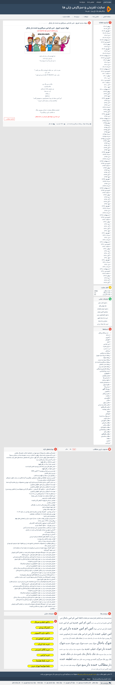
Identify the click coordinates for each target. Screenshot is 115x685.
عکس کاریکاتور (105, 407)
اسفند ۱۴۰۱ (106, 73)
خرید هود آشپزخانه (49, 550)
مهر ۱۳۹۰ (107, 258)
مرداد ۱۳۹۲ (106, 208)
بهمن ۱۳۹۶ (106, 109)
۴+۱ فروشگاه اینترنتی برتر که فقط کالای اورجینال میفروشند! (37, 575)
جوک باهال (95, 683)
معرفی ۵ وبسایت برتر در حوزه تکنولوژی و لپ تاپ (40, 566)
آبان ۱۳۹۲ (106, 202)
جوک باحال (104, 643)
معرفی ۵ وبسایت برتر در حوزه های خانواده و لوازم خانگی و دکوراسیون (34, 559)
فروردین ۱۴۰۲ (105, 71)
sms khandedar (106, 618)
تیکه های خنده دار (87, 638)
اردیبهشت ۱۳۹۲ (105, 215)
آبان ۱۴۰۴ (106, 29)
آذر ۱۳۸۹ (107, 280)
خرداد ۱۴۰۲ (106, 67)
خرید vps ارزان (44, 644)
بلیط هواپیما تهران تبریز (40, 666)
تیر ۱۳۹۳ (107, 184)
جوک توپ (79, 643)
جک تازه (73, 654)
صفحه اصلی (107, 2)
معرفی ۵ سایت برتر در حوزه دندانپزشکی (43, 573)
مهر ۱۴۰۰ (107, 87)
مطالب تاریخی (106, 423)
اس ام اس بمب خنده (97, 623)
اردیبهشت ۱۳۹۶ (105, 118)
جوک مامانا (40, 683)
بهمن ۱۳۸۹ (106, 276)
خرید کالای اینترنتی (42, 649)
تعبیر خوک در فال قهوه (48, 469)
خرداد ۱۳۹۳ (106, 186)
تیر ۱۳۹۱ (107, 237)
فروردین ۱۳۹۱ (105, 244)
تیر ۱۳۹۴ (107, 157)
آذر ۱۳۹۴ (107, 145)
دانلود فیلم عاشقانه (102, 309)
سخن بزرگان (106, 394)
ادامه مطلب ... (9, 119)
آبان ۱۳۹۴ (106, 148)
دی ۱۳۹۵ (107, 125)
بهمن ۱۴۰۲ (106, 60)
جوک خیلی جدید (93, 648)
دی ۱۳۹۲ (107, 197)
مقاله (108, 438)
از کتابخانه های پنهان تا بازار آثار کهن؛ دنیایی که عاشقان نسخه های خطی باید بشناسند (30, 457)
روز (74, 449)
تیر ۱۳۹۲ (107, 210)
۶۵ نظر (51, 124)
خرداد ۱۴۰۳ (106, 53)
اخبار (108, 342)
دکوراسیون (106, 385)
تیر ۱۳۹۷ (107, 105)
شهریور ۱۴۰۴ (106, 31)
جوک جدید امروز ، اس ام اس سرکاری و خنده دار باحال (68, 23)
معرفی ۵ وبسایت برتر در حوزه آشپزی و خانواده (41, 561)
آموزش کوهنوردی (43, 638)
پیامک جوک (86, 124)
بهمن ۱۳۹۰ (106, 249)
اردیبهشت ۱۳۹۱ (105, 242)
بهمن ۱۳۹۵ (106, 123)
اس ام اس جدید (82, 622)
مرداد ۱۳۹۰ (106, 262)
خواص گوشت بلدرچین (48, 498)
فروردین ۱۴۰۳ (105, 58)
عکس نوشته (106, 409)
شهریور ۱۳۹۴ (106, 152)
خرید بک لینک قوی (103, 318)
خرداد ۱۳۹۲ (106, 213)
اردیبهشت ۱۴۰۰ (105, 89)
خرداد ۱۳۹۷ (106, 107)
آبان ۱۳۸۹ (106, 282)
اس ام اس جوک (99, 629)
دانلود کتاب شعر (102, 303)
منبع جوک (81, 664)
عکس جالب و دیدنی (104, 405)
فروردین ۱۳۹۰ (105, 271)
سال (66, 449)
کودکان (108, 414)
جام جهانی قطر (103, 306)
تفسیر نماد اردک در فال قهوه (46, 464)
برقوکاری (52, 609)
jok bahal (90, 618)
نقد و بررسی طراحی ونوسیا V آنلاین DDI (43, 471)
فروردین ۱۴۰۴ (105, 42)
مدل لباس (107, 418)
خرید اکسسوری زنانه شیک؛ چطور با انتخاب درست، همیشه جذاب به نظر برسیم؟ (32, 455)
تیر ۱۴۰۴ (107, 35)
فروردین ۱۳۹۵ (105, 139)
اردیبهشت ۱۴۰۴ (105, 40)
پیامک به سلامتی (105, 353)
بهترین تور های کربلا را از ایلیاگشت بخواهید (42, 514)
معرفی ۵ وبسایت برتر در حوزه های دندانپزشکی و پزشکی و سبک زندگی (34, 568)
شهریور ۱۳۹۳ (106, 179)
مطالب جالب (106, 425)
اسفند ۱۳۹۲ (106, 193)
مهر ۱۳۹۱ (107, 231)
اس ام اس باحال (70, 618)
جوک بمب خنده (90, 643)
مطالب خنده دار (97, 664)
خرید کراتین (45, 655)
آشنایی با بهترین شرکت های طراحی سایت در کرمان (40, 530)
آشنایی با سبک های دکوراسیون (46, 579)
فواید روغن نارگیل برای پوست (46, 539)
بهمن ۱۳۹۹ (106, 91)
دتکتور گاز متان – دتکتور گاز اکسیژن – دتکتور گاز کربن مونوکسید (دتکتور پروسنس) (30, 489)
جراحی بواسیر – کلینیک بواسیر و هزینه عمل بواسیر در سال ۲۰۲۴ (36, 512)
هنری (108, 441)
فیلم (108, 412)
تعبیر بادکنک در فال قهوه (48, 462)
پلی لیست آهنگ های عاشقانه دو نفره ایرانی (42, 537)
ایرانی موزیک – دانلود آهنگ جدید (45, 525)
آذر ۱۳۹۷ (107, 103)
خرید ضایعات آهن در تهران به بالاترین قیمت (42, 606)
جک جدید (65, 654)
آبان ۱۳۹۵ (106, 130)
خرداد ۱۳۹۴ (106, 159)
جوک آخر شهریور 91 (69, 683)
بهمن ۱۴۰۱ (106, 76)
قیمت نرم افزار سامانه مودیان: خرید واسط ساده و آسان (39, 528)
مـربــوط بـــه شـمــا (104, 416)
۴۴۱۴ (108, 335)
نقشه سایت (66, 17)
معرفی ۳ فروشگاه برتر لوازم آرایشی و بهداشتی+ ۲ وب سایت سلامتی (35, 577)
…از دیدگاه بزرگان (104, 333)
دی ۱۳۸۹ (107, 278)
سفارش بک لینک (102, 321)
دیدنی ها (107, 387)
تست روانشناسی (105, 371)
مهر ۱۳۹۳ (107, 177)
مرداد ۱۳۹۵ (106, 134)
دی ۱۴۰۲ (107, 62)
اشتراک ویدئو (44, 627)
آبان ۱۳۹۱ (106, 228)
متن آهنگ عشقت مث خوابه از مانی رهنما (43, 496)
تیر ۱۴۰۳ (107, 51)
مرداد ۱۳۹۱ (106, 235)
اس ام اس (106, 344)
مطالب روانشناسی (104, 429)
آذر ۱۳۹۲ (107, 199)
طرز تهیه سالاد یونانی (49, 509)
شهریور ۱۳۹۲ (106, 206)
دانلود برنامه (106, 380)
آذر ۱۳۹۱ (107, 226)
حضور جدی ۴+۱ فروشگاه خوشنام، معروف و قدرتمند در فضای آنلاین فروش (33, 552)
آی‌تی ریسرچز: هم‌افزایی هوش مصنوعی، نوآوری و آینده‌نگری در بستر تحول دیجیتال (30, 478)
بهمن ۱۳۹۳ (106, 168)
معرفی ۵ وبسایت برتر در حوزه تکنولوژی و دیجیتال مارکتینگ (37, 564)
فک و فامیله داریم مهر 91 (83, 683)
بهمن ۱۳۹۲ (106, 195)
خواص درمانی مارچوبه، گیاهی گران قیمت (43, 500)
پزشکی (108, 351)
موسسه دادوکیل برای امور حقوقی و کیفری (42, 485)
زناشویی (107, 391)
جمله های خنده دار (76, 638)
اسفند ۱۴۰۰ (106, 82)
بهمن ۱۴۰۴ (106, 26)
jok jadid (97, 618)
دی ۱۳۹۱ (107, 224)
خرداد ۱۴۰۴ (106, 38)
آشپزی (108, 337)
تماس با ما (90, 2)
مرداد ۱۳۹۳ (106, 181)
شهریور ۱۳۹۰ (106, 260)
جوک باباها (59, 683)
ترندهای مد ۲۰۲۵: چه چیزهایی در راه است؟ (42, 494)
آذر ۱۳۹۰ (107, 253)
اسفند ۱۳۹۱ (106, 219)
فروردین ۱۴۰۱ (105, 80)
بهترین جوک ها (104, 638)
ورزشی (108, 443)
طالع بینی (107, 398)
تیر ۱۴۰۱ (107, 78)
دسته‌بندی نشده (105, 382)
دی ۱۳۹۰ (107, 251)
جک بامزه (80, 654)
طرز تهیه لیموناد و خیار (48, 507)
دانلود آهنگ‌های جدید (103, 315)
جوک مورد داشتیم (64, 649)
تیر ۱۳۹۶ (107, 116)
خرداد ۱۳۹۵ (106, 136)
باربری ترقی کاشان (49, 473)
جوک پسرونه (102, 654)
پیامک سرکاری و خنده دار (74, 124)
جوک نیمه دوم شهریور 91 (29, 683)
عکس (108, 400)
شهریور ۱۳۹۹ (106, 98)
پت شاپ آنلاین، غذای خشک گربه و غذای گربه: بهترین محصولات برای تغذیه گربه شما (30, 482)
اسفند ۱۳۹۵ (106, 121)
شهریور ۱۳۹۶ (106, 114)
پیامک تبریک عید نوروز (103, 355)
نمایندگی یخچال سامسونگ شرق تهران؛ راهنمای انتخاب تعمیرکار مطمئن (35, 453)
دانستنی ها (106, 378)
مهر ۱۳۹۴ (107, 150)
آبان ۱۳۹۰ (106, 255)
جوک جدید (70, 643)
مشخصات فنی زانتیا (49, 516)
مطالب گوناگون (105, 434)
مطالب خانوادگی (105, 427)
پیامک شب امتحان (104, 364)
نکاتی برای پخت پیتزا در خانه (46, 541)
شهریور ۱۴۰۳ (106, 49)
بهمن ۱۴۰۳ (106, 44)
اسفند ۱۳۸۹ (106, 273)
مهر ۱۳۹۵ (107, 132)
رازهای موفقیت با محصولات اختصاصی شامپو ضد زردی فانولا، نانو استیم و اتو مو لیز (31, 543)
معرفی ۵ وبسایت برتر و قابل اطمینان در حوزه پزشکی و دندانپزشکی (35, 570)
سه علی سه (81, 659)
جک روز (109, 659)
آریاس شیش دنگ (50, 546)
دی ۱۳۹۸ (107, 100)
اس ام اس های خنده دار (81, 634)
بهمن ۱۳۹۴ (106, 141)
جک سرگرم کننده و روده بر (95, 659)
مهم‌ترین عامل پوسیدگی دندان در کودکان (43, 505)
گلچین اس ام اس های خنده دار (99, 669)
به (47, 110)
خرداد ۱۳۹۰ (106, 267)
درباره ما (82, 2)
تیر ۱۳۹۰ (107, 264)
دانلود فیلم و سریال (42, 622)
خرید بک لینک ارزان (102, 324)
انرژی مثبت (106, 346)
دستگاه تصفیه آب (50, 532)
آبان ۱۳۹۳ (106, 175)
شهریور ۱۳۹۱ (106, 233)
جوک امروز (66, 638)
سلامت (108, 396)
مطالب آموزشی (105, 421)
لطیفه (74, 659)
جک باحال (91, 654)
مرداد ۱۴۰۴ (106, 33)
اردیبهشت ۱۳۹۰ (105, 269)
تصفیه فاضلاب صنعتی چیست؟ (46, 480)
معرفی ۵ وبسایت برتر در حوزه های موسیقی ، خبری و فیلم (38, 555)
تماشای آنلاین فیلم (103, 312)
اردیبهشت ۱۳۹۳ (105, 188)
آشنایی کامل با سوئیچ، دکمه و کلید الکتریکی (42, 523)
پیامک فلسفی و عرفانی (103, 369)
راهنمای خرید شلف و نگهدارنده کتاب (44, 476)
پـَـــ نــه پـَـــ (106, 349)
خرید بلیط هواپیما (43, 661)
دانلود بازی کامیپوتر (42, 633)
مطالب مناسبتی (105, 436)
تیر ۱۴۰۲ (107, 64)
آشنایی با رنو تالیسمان (48, 534)
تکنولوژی (107, 373)
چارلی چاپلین (106, 376)
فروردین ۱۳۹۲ (105, 217)
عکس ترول (106, 403)
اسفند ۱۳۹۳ (106, 166)
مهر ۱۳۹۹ (107, 96)
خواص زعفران (51, 503)
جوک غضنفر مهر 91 (49, 683)
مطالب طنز (107, 432)
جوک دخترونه (80, 649)
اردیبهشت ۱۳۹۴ (105, 161)
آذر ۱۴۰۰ (107, 85)
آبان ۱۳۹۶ (106, 112)
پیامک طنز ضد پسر (104, 367)
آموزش (107, 340)
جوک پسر (109, 654)
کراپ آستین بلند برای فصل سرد (45, 460)
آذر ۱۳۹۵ (107, 127)
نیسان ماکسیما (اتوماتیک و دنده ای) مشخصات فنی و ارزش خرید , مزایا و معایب (32, 582)
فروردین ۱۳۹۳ (105, 190)
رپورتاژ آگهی (106, 389)
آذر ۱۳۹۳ (107, 172)
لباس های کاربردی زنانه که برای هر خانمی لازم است (40, 466)
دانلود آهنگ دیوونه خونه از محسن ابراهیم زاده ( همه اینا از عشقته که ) (34, 548)
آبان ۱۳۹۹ (106, 94)
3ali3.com (83, 618)
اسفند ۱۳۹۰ (106, 246)
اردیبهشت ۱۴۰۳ (105, 55)
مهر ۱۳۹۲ (107, 204)
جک (97, 654)
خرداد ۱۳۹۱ (106, 240)
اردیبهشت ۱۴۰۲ (105, 69)
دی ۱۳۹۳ (107, 170)
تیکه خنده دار (96, 638)
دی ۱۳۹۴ (107, 143)
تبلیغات (98, 2)
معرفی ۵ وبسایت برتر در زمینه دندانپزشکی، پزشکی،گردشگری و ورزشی (34, 557)
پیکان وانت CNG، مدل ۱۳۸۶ (46, 521)
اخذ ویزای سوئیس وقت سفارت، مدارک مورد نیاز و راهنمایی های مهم (35, 518)
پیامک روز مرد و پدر (104, 360)
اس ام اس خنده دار (80, 628)
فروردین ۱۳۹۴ (105, 163)
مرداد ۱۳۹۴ (106, 154)
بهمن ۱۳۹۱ (106, 222)
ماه (70, 449)
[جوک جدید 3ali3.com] (47, 53)
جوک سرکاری (72, 649)
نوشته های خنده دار (69, 665)
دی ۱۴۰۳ (107, 47)
